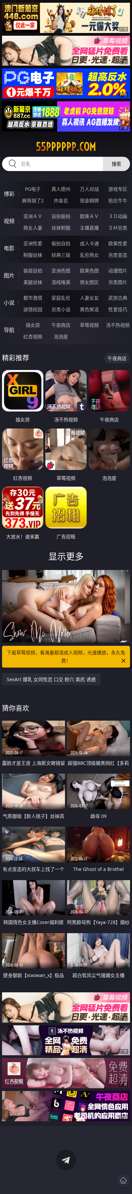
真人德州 (60, 189)
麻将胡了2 (33, 200)
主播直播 (89, 227)
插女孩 (33, 325)
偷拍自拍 (60, 243)
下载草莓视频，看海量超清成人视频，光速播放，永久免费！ (66, 656)
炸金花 (61, 200)
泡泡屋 (61, 336)
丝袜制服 (60, 227)
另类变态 (117, 255)
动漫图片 (117, 270)
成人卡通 (89, 243)
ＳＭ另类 (117, 227)
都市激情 (32, 298)
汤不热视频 (118, 325)
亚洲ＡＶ (32, 216)
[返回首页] (123, 1180)
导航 (9, 330)
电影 (9, 248)
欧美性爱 (117, 243)
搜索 (116, 164)
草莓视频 (89, 325)
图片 (9, 275)
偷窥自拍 (32, 270)
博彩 (9, 194)
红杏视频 (32, 336)
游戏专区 (117, 189)
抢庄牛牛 (117, 200)
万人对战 (89, 189)
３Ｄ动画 (117, 216)
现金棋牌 (89, 200)
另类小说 (60, 309)
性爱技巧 (117, 309)
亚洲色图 (60, 270)
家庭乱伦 (60, 298)
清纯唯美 (60, 282)
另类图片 (117, 282)
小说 (9, 302)
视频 (9, 221)
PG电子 (33, 189)
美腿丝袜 (32, 282)
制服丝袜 (32, 255)
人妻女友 (89, 298)
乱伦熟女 (89, 255)
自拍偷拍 (60, 216)
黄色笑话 (89, 309)
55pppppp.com (66, 146)
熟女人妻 (32, 227)
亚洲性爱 (32, 243)
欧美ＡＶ (89, 216)
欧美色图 (89, 270)
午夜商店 (60, 325)
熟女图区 (89, 282)
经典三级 (60, 255)
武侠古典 (117, 298)
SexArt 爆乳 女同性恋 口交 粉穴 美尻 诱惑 (51, 679)
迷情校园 (32, 309)
